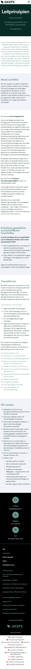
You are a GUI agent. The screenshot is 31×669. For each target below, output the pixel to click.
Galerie (5, 561)
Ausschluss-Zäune (8, 570)
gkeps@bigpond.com (15, 509)
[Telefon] (15, 515)
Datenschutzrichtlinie (15, 632)
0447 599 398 (15, 524)
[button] (28, 1)
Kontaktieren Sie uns (8, 565)
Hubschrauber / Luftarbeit (10, 580)
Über (4, 549)
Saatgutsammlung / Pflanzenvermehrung (14, 592)
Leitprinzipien (6, 553)
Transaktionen (15, 29)
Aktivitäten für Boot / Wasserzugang (13, 588)
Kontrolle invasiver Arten (10, 609)
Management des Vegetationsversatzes (14, 613)
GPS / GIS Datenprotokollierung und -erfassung (13, 575)
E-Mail (15, 506)
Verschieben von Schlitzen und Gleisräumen (15, 584)
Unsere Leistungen (8, 557)
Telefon (15, 521)
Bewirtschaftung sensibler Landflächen (14, 605)
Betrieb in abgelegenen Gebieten (12, 597)
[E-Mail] (15, 500)
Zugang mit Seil (7, 601)
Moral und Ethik (15, 18)
